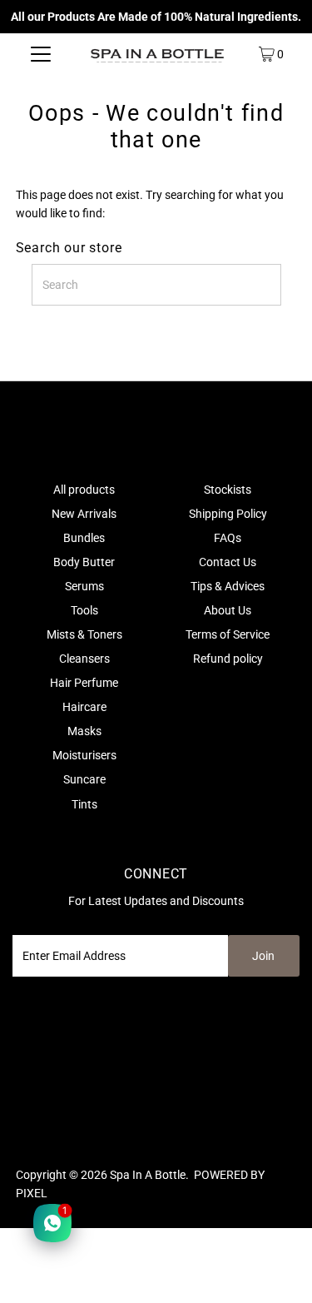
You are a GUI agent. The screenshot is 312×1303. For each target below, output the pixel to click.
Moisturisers (84, 755)
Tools (84, 610)
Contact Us (227, 562)
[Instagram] (42, 1129)
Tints (84, 804)
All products (84, 489)
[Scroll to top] (278, 1269)
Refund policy (228, 658)
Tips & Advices (228, 586)
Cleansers (84, 658)
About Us (227, 610)
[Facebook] (23, 1129)
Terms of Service (228, 634)
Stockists (227, 489)
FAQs (227, 538)
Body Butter (84, 562)
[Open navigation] (40, 54)
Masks (84, 731)
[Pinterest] (63, 1129)
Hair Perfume (84, 682)
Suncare (84, 779)
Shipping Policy (228, 513)
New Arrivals (84, 513)
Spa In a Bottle (148, 1174)
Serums (84, 586)
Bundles (84, 538)
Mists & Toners (84, 634)
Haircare (84, 707)
